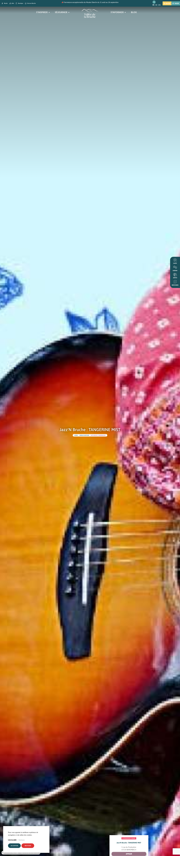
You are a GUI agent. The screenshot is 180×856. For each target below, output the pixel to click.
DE (156, 5)
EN (159, 5)
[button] (129, 854)
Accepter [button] (14, 845)
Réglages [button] (22, 840)
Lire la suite (12, 840)
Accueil (76, 435)
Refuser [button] (28, 845)
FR (153, 5)
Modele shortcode (84, 435)
